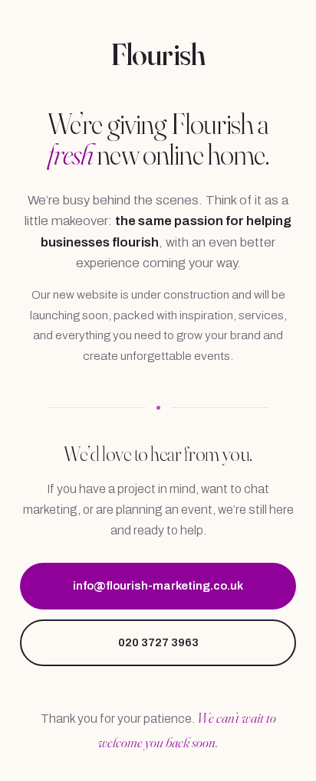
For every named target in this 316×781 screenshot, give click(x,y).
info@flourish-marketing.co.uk (158, 586)
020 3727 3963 (158, 642)
